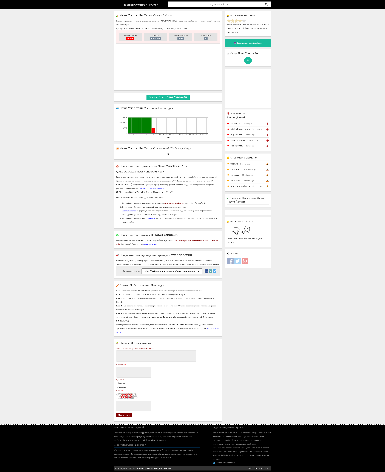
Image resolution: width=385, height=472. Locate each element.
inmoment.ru (237, 169)
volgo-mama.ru (238, 140)
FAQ (250, 468)
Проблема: (120, 379)
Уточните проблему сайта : (135, 348)
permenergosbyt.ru (240, 186)
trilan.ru (234, 163)
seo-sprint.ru (237, 145)
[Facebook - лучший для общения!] (206, 270)
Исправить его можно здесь (152, 188)
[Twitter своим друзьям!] (214, 270)
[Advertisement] (168, 67)
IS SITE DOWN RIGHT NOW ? (141, 4)
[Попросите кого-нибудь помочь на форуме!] (210, 270)
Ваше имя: (121, 364)
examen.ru (236, 180)
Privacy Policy (261, 468)
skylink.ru (235, 175)
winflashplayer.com (240, 129)
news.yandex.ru (177, 97)
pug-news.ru (237, 134)
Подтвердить (123, 415)
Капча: (119, 390)
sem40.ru (235, 123)
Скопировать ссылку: (131, 271)
